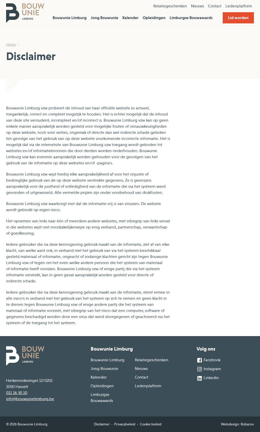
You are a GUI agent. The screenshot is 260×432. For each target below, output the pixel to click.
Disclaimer (102, 424)
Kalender (130, 17)
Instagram (212, 369)
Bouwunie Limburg (70, 17)
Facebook (211, 360)
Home (11, 44)
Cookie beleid (150, 424)
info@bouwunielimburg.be (30, 399)
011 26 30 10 (16, 393)
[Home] (25, 12)
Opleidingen (154, 17)
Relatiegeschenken (170, 6)
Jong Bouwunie (104, 17)
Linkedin (211, 378)
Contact (214, 6)
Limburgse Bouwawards (191, 17)
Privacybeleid (124, 424)
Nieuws (197, 6)
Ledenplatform (238, 6)
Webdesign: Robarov (237, 424)
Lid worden (238, 17)
